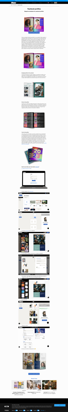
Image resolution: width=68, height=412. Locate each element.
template (27, 230)
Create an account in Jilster (26, 168)
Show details (42, 410)
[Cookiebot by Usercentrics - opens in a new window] (6, 410)
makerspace (31, 191)
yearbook (37, 166)
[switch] (24, 410)
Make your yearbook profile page (34, 32)
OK (59, 405)
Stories (40, 2)
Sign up (56, 2)
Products (27, 2)
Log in (52, 2)
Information (34, 2)
